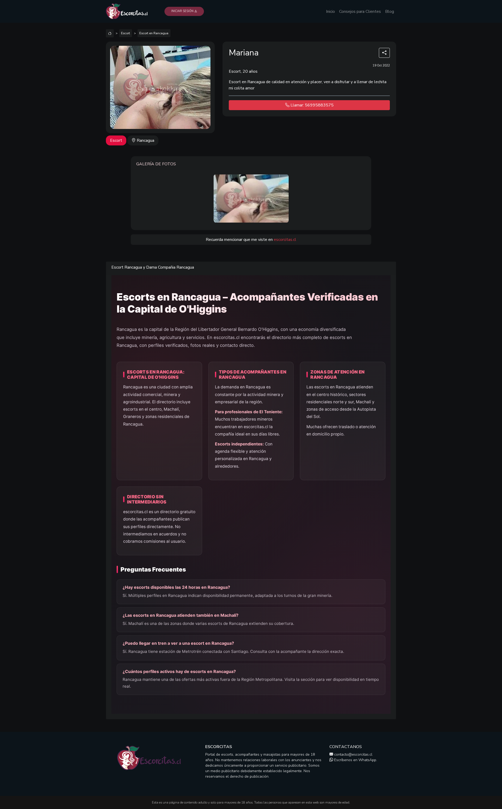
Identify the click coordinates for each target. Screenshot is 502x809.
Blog (389, 11)
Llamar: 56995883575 (311, 105)
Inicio (330, 11)
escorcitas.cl (285, 239)
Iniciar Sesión (182, 11)
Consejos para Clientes (360, 11)
